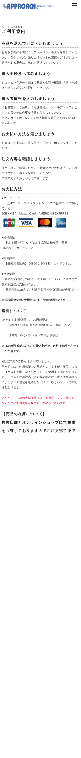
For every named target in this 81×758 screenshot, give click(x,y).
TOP (4, 27)
